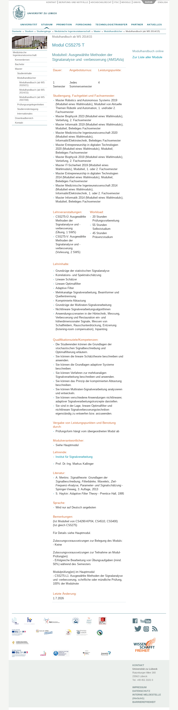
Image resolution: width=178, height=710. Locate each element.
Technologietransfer (111, 24)
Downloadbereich (24, 118)
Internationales (25, 113)
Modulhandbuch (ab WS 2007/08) (31, 98)
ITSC (116, 2)
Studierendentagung (27, 109)
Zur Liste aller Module (147, 57)
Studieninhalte (24, 73)
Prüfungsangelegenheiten (30, 104)
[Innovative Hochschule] (106, 653)
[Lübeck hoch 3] (43, 653)
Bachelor (19, 64)
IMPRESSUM (139, 687)
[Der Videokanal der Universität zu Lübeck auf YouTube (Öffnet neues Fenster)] (145, 624)
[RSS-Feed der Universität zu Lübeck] (154, 631)
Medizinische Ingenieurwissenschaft (24, 53)
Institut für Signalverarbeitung (74, 456)
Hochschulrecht (101, 2)
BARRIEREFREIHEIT (144, 702)
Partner (137, 24)
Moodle (126, 2)
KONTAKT (138, 665)
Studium (47, 24)
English (163, 2)
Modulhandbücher (26, 78)
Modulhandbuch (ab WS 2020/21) (31, 84)
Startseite (16, 31)
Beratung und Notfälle (73, 2)
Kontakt (51, 2)
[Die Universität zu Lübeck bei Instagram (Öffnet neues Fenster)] (145, 631)
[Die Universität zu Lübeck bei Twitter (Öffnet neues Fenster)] (136, 631)
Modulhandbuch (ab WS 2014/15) (31, 91)
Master (18, 68)
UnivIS (137, 2)
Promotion (64, 24)
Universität (28, 24)
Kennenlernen (22, 59)
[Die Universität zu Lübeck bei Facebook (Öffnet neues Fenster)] (135, 624)
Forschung (84, 24)
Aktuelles (154, 24)
